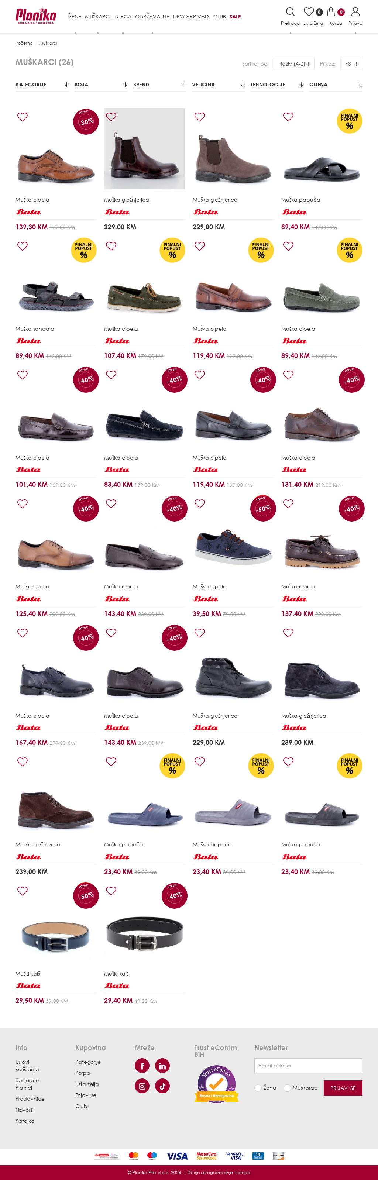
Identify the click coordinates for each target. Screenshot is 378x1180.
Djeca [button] (122, 16)
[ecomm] (217, 1083)
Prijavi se (85, 1095)
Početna (24, 43)
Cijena (318, 84)
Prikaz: (328, 64)
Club (219, 16)
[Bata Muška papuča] (321, 148)
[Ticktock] (162, 1085)
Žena (270, 1087)
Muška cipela (32, 199)
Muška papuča (300, 199)
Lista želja (87, 1084)
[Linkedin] (162, 1065)
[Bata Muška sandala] (56, 278)
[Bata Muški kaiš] (56, 922)
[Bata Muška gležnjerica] (144, 148)
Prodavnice (30, 1098)
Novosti (25, 1110)
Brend (141, 84)
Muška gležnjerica (126, 199)
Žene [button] (75, 16)
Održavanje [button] (152, 16)
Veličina (203, 84)
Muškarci (48, 43)
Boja (81, 84)
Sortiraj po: (255, 64)
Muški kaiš (28, 973)
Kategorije (31, 84)
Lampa (242, 1172)
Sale (235, 16)
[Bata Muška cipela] (56, 148)
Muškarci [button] (98, 16)
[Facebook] (142, 1065)
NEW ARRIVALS (191, 16)
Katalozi (25, 1121)
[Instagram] (142, 1085)
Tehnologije (268, 84)
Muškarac (303, 1087)
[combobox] (294, 64)
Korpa (82, 1073)
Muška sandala (35, 329)
